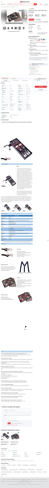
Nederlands (31, 481)
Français (17, 481)
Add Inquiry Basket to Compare (14, 31)
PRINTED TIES (15, 454)
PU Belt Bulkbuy (4, 474)
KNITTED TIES (3, 454)
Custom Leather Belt (39, 469)
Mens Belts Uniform (33, 465)
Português (14, 481)
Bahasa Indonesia (27, 482)
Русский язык (21, 481)
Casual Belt (19, 465)
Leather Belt (3, 465)
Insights (26, 480)
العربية (35, 481)
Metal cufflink (26, 456)
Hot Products (4, 479)
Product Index (44, 479)
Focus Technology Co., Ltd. (18, 484)
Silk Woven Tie (15, 452)
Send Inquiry (31, 19)
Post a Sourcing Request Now (13, 424)
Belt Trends (44, 471)
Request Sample (45, 21)
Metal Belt (13, 465)
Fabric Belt (8, 465)
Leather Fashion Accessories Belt (7, 471)
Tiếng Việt (23, 482)
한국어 (38, 481)
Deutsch (28, 481)
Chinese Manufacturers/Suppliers (16, 479)
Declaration (34, 484)
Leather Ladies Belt (33, 471)
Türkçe (20, 482)
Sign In (30, 74)
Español (11, 481)
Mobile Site (23, 480)
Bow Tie (25, 452)
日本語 (40, 481)
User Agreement (30, 484)
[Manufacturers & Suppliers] (24, 2)
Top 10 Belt (39, 471)
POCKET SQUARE (38, 452)
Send (9, 423)
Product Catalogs (14, 450)
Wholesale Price (29, 479)
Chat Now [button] (39, 19)
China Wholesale (23, 479)
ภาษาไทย (45, 481)
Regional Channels (38, 479)
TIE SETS (25, 454)
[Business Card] (46, 82)
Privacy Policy (39, 484)
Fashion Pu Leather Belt (17, 471)
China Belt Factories (5, 469)
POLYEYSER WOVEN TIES (16, 456)
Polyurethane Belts (25, 465)
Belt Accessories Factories (13, 469)
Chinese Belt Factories (22, 469)
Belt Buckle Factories (31, 469)
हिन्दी (42, 481)
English (8, 481)
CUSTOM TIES (38, 454)
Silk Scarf (2, 452)
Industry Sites (33, 479)
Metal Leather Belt (25, 471)
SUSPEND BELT (3, 456)
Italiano (25, 481)
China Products (9, 479)
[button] (29, 80)
